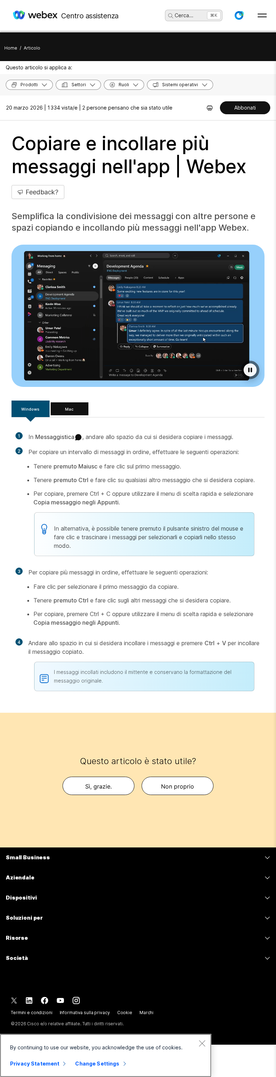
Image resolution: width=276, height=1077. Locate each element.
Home (10, 48)
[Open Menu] (262, 15)
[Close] (202, 1043)
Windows (30, 409)
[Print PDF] (209, 107)
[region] (105, 1055)
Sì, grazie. (98, 786)
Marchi (146, 1012)
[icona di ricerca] (170, 15)
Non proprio (177, 786)
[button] (239, 15)
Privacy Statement (34, 1063)
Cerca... (184, 15)
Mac (69, 409)
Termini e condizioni (31, 1012)
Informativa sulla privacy (85, 1012)
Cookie (124, 1012)
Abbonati (245, 108)
